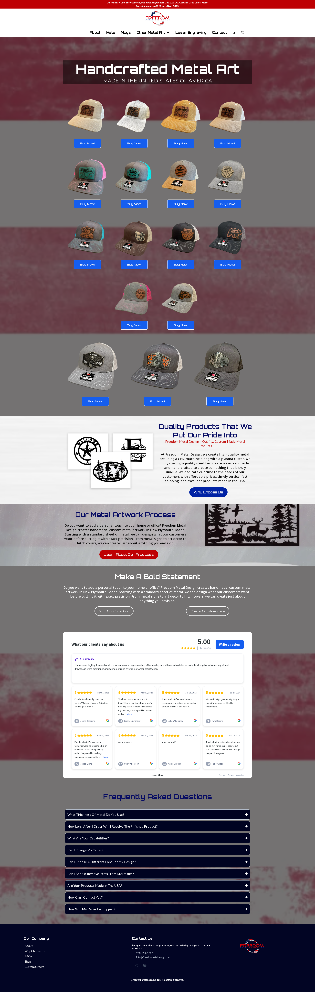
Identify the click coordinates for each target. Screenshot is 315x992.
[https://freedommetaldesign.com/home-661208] (157, 18)
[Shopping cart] (242, 32)
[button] (168, 32)
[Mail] (145, 965)
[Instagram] (136, 965)
